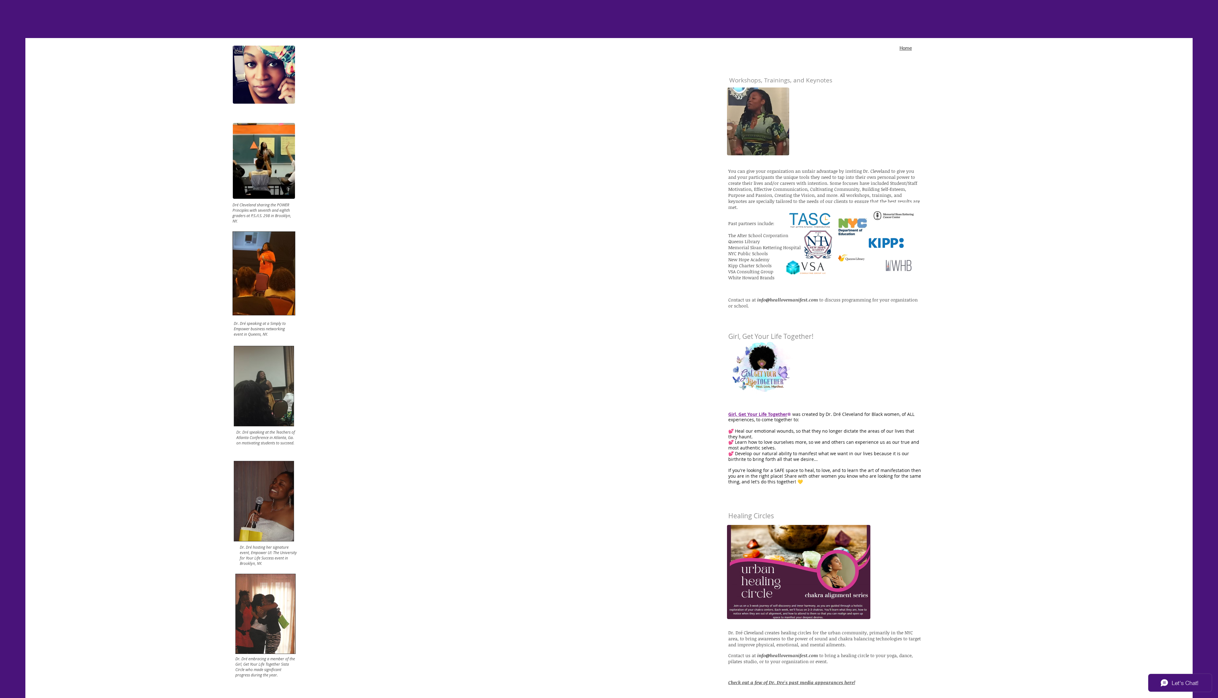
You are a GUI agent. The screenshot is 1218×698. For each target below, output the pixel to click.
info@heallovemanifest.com (787, 300)
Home (906, 48)
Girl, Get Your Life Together (757, 414)
